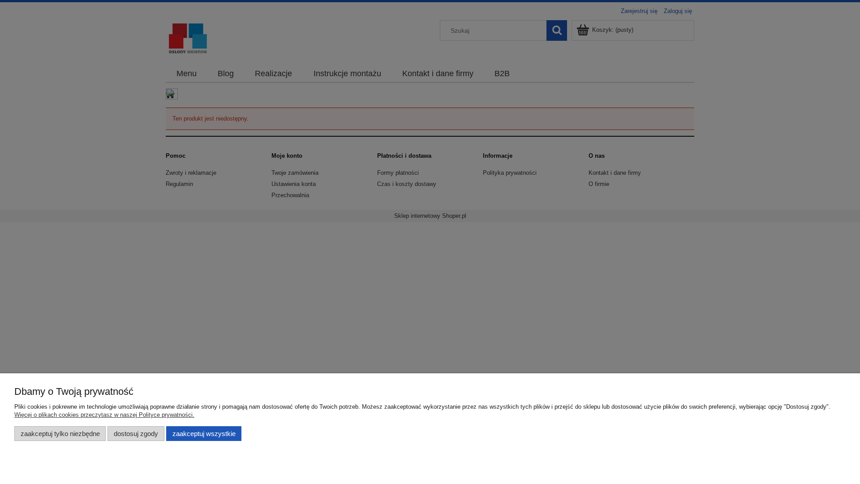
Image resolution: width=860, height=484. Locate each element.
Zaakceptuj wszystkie (204, 433)
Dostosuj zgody (136, 433)
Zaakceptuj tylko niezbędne (60, 433)
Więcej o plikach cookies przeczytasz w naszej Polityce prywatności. (104, 414)
